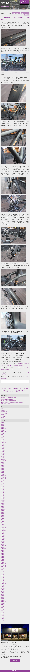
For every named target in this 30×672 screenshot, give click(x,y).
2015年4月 (3, 612)
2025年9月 (3, 433)
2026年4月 (3, 422)
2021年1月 (3, 507)
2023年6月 (3, 466)
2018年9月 (3, 550)
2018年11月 (3, 547)
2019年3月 (3, 541)
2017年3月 (3, 577)
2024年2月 (3, 456)
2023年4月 (3, 469)
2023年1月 (3, 474)
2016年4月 (3, 594)
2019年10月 (3, 530)
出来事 (2, 414)
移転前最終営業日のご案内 (7, 399)
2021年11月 (3, 492)
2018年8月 (3, 551)
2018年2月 (3, 560)
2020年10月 (3, 512)
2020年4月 (3, 521)
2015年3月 (3, 614)
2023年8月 (3, 463)
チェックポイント (25, 13)
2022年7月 (3, 480)
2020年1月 (3, 526)
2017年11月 (3, 565)
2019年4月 (3, 539)
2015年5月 (3, 611)
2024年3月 (3, 454)
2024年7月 (3, 448)
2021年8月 (3, 497)
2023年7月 (3, 465)
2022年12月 (3, 475)
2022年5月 (3, 483)
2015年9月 (3, 604)
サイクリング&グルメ (5, 411)
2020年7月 (3, 516)
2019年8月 (3, 533)
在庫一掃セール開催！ (6, 403)
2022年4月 (3, 485)
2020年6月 (3, 518)
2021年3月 (3, 504)
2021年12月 (3, 491)
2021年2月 (3, 506)
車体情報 (27, 14)
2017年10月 (3, 566)
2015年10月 (3, 603)
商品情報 (3, 416)
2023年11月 (3, 460)
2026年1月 (3, 427)
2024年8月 (3, 447)
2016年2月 (3, 597)
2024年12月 (3, 442)
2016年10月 (3, 585)
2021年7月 (3, 498)
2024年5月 (3, 451)
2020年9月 (3, 513)
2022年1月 (3, 489)
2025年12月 (3, 428)
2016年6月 (3, 591)
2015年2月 (3, 615)
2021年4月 (3, 503)
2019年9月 (3, 532)
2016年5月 (3, 592)
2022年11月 (3, 477)
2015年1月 (3, 617)
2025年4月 (3, 438)
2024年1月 (3, 457)
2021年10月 (3, 494)
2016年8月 (3, 588)
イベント (3, 408)
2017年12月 (3, 563)
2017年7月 (3, 571)
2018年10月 (3, 548)
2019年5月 (3, 538)
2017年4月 (3, 576)
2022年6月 (3, 482)
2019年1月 (3, 544)
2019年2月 (3, 542)
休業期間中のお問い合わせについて (9, 397)
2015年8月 (3, 606)
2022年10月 (3, 478)
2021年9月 (3, 495)
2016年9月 (3, 586)
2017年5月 (3, 574)
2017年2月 (3, 579)
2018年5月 (3, 556)
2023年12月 (3, 459)
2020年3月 (3, 523)
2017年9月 (3, 568)
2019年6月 (3, 536)
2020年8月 (3, 515)
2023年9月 (3, 462)
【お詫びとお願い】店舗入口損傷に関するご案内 (12, 402)
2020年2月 (3, 524)
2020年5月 (3, 519)
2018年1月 (3, 562)
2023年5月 (3, 468)
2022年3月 (3, 486)
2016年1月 (3, 598)
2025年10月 (3, 431)
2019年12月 (3, 527)
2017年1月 (3, 580)
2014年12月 (3, 618)
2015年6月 (3, 609)
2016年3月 (3, 595)
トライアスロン (4, 413)
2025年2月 (3, 441)
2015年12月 (3, 600)
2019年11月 (3, 529)
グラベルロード (16, 13)
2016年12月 (3, 582)
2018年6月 (3, 554)
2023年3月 (3, 471)
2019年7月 (3, 535)
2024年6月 (3, 450)
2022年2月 (3, 488)
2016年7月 (3, 589)
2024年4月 (3, 453)
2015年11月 (3, 601)
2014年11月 (3, 620)
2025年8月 (3, 434)
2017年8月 (3, 570)
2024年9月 (3, 445)
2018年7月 (3, 553)
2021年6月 (3, 500)
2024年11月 (3, 444)
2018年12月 (3, 545)
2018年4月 (3, 557)
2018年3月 (3, 559)
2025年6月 (3, 436)
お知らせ (3, 410)
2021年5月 (3, 501)
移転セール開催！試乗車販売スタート (9, 400)
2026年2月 (3, 425)
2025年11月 (3, 430)
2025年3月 (3, 439)
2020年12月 (3, 509)
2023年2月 (3, 472)
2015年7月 (3, 607)
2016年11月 (3, 583)
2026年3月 (3, 424)
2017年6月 (3, 573)
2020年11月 (3, 510)
